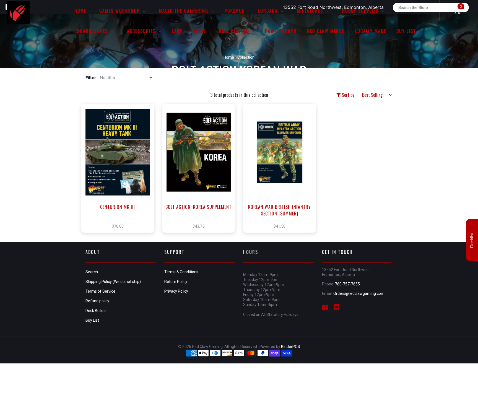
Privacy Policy (176, 291)
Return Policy (175, 281)
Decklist (472, 240)
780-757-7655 (347, 284)
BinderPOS (290, 346)
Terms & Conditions (181, 272)
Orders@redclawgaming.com (359, 293)
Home (229, 57)
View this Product (120, 176)
